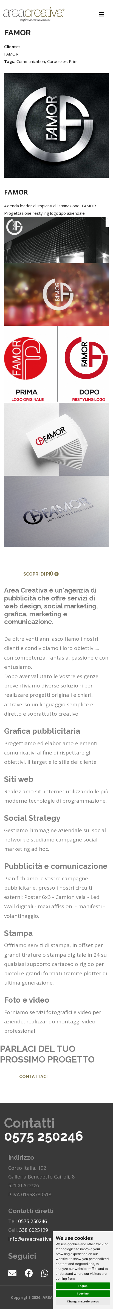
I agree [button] (82, 1285)
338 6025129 (33, 1230)
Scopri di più (38, 574)
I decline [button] (83, 1293)
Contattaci (33, 1076)
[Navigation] (101, 14)
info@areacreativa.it (32, 1239)
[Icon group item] (16, 1273)
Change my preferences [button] (83, 1301)
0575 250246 (43, 1136)
